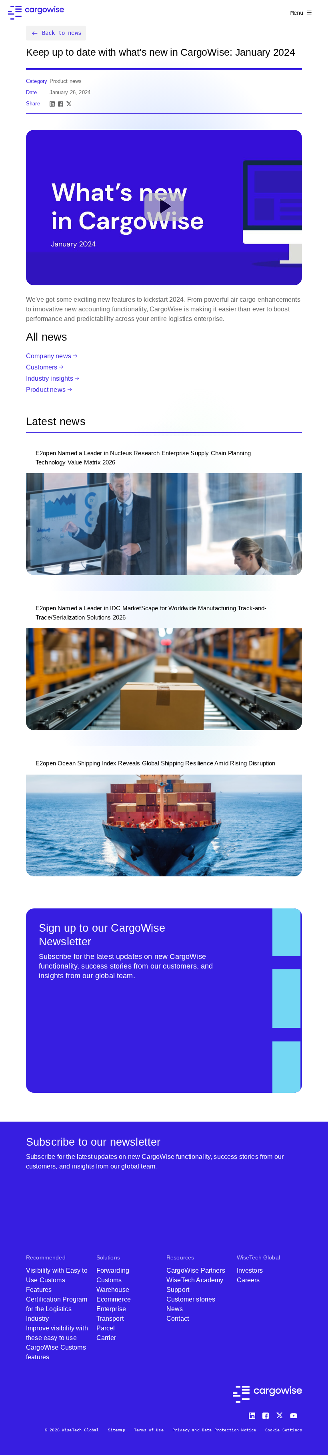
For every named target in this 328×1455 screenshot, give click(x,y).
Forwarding (113, 1270)
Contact (177, 1318)
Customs (109, 1280)
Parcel (105, 1328)
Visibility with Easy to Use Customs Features (57, 1280)
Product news (46, 389)
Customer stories (191, 1299)
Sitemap (116, 1430)
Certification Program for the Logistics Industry (56, 1309)
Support (177, 1289)
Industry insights (49, 378)
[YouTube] (295, 1414)
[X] (69, 104)
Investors (250, 1270)
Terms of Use (149, 1430)
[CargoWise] (36, 13)
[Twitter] (280, 1414)
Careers (248, 1280)
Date (31, 92)
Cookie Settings (283, 1430)
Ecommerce (113, 1299)
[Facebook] (60, 104)
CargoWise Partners (195, 1270)
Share (33, 104)
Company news (48, 356)
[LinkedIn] (52, 104)
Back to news (61, 33)
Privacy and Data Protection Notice (214, 1430)
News (174, 1309)
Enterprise (111, 1309)
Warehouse (112, 1289)
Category (36, 81)
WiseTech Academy (195, 1280)
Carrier (106, 1337)
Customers (41, 367)
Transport (110, 1318)
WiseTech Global (258, 1257)
